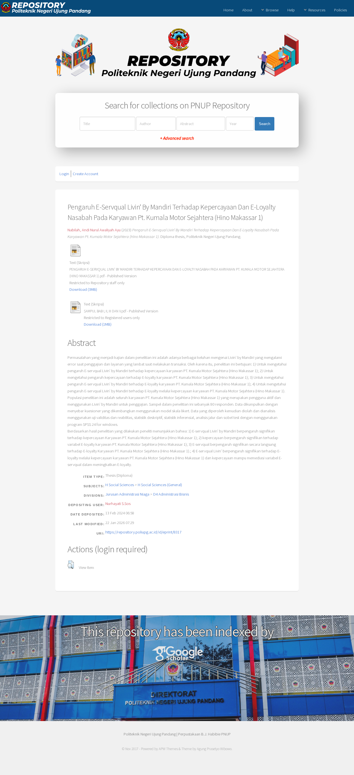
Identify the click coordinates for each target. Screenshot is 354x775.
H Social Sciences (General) (160, 484)
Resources (316, 9)
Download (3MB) (83, 289)
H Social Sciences (119, 484)
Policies (340, 9)
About (247, 9)
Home (228, 9)
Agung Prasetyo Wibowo (214, 749)
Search (264, 124)
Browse (272, 9)
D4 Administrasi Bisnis (171, 494)
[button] (70, 565)
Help (291, 9)
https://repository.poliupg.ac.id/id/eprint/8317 (143, 532)
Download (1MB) (97, 324)
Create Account (85, 173)
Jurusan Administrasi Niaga (127, 494)
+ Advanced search (177, 138)
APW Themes (168, 749)
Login (64, 173)
